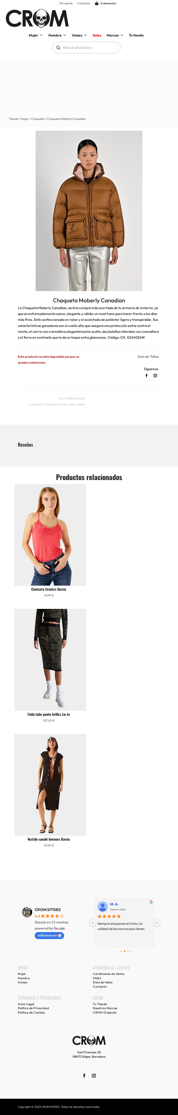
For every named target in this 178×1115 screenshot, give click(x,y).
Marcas (113, 35)
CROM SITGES (48, 909)
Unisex (77, 35)
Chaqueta (37, 119)
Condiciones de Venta (108, 974)
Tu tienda (136, 35)
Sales (72, 404)
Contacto (83, 3)
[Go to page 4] (124, 951)
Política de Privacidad (33, 1008)
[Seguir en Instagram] (155, 375)
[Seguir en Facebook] (146, 375)
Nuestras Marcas (105, 1008)
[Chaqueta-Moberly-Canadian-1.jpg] (89, 290)
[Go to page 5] (128, 951)
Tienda (13, 119)
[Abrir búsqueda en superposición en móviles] (86, 48)
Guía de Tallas (148, 356)
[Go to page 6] (131, 951)
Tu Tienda (100, 1004)
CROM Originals (104, 1012)
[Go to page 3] (121, 951)
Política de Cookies (31, 1012)
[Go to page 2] (117, 951)
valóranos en (47, 935)
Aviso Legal (26, 1004)
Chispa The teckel (124, 904)
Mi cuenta (66, 3)
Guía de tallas (102, 982)
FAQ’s (97, 978)
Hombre (55, 35)
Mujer (33, 35)
